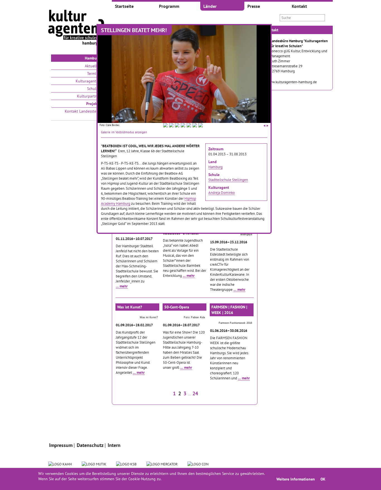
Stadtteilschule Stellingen (228, 179)
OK (322, 479)
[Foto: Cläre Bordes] (165, 126)
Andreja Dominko (221, 192)
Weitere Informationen (295, 479)
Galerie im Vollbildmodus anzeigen (124, 132)
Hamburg (215, 167)
